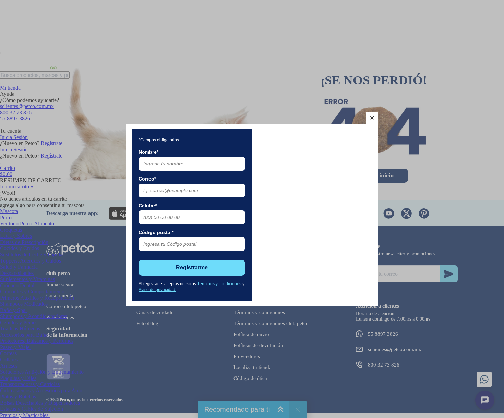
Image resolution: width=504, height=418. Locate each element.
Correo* (147, 179)
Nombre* (148, 152)
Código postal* (156, 232)
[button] (372, 118)
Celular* (148, 205)
